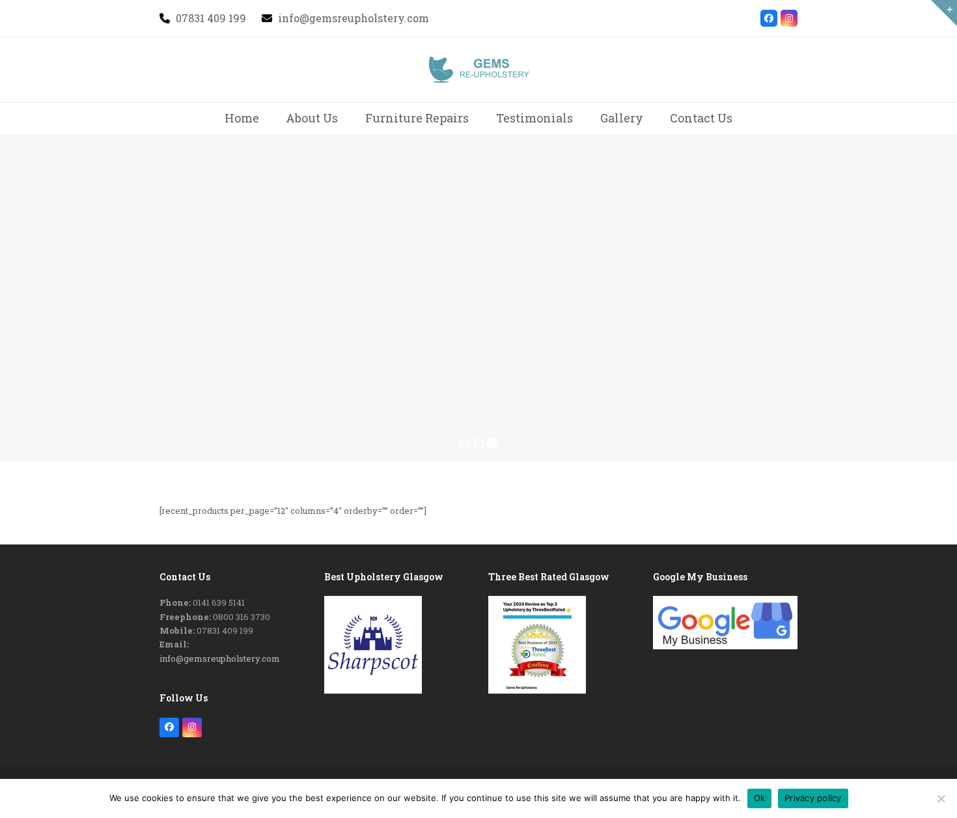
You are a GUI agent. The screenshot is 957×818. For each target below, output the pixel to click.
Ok (760, 798)
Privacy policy (813, 798)
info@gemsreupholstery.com (220, 658)
